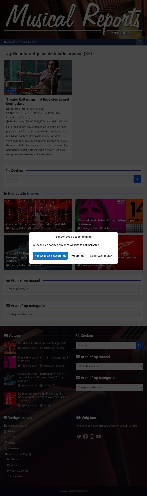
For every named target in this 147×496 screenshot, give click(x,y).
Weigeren (78, 255)
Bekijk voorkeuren (100, 255)
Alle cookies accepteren (50, 255)
